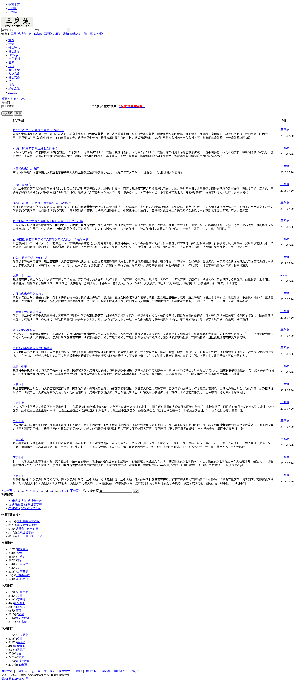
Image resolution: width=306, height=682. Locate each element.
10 (42, 490)
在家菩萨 (22, 549)
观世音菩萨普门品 (28, 521)
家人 (20, 567)
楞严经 (47, 33)
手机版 (12, 8)
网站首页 (7, 671)
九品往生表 (20, 366)
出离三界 (22, 571)
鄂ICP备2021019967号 (15, 678)
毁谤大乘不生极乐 (24, 330)
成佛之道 (75, 33)
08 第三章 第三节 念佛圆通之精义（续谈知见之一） (45, 203)
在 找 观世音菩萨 (25, 500)
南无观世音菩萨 (27, 525)
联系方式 (64, 671)
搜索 (22, 98)
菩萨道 (21, 556)
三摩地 (284, 129)
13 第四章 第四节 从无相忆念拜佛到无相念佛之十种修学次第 (51, 239)
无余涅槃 (22, 564)
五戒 (93, 33)
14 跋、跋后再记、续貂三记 (30, 257)
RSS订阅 (134, 671)
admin (283, 275)
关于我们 (49, 671)
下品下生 (18, 475)
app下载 (36, 671)
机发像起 (20, 603)
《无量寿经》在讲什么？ (28, 311)
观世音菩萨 (25, 33)
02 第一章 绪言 (22, 184)
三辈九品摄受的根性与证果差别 (32, 348)
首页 (4, 98)
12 (52, 490)
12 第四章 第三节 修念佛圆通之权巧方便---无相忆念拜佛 (48, 221)
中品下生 (18, 421)
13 (62, 490)
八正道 (57, 33)
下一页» (75, 490)
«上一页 (7, 490)
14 (66, 490)
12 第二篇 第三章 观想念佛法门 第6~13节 (38, 130)
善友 (20, 560)
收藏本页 (14, 4)
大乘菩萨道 (23, 575)
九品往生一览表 (23, 275)
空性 (20, 552)
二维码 (12, 11)
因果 (13, 33)
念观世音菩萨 (25, 532)
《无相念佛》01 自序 (26, 168)
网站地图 (119, 671)
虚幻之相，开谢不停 (98, 671)
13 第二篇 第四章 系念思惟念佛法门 (35, 148)
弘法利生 (21, 671)
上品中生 (18, 402)
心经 (100, 33)
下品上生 (18, 439)
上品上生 (18, 384)
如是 (21, 614)
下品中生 (18, 457)
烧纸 (66, 33)
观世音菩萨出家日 (27, 528)
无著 (18, 610)
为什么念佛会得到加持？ (28, 293)
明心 (86, 33)
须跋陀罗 (20, 606)
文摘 (13, 98)
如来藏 (37, 33)
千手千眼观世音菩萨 (29, 536)
